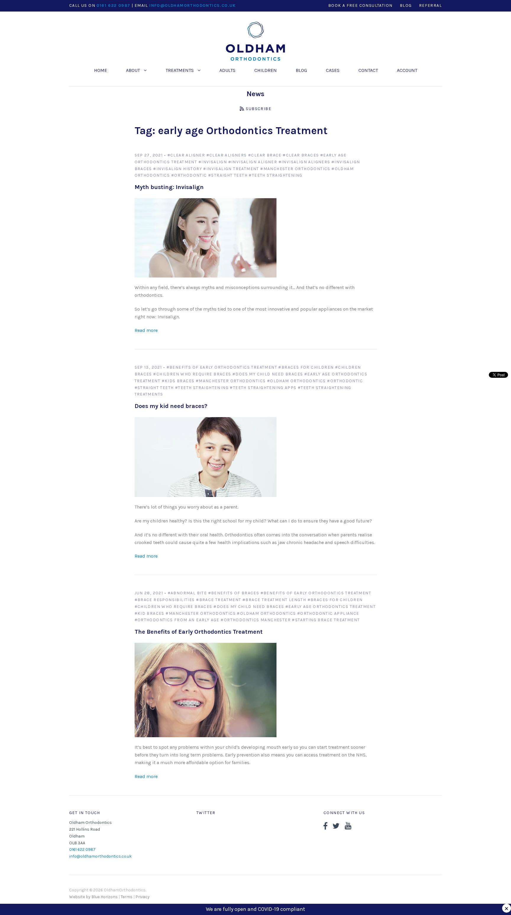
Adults (227, 70)
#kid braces (149, 613)
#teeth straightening (275, 175)
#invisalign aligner (252, 161)
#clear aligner (186, 155)
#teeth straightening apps (263, 387)
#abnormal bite (187, 593)
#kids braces (178, 380)
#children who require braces (192, 374)
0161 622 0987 (113, 5)
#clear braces (301, 155)
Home (100, 70)
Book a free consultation (360, 5)
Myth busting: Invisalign (169, 187)
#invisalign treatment (231, 168)
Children (265, 70)
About (133, 70)
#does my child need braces (267, 374)
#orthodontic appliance (328, 613)
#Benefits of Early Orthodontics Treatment (221, 367)
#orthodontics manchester (256, 619)
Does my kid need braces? (171, 406)
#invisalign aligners (304, 161)
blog (406, 5)
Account (407, 70)
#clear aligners (226, 155)
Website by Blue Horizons (93, 896)
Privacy (142, 896)
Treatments (180, 70)
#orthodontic (189, 175)
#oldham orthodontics (296, 380)
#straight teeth (228, 175)
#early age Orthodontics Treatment (330, 606)
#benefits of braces (233, 593)
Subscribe (258, 108)
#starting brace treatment (326, 619)
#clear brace (265, 155)
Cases (332, 70)
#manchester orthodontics (295, 168)
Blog (301, 70)
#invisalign (212, 161)
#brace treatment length (274, 599)
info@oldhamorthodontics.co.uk (192, 5)
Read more (146, 330)
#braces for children (306, 367)
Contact (368, 70)
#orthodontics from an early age (177, 619)
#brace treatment (218, 599)
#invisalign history (177, 168)
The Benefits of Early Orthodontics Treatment (199, 631)
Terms (126, 896)
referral (430, 5)
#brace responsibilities (165, 599)
